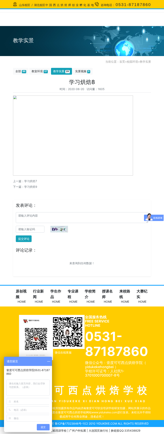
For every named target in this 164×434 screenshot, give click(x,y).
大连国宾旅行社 (98, 430)
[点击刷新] (59, 229)
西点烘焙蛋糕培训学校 (53, 430)
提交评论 (23, 238)
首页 (122, 61)
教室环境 (39, 71)
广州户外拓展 (77, 430)
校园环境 (132, 61)
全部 (20, 71)
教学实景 (145, 61)
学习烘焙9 (30, 186)
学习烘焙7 (30, 181)
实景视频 (82, 71)
